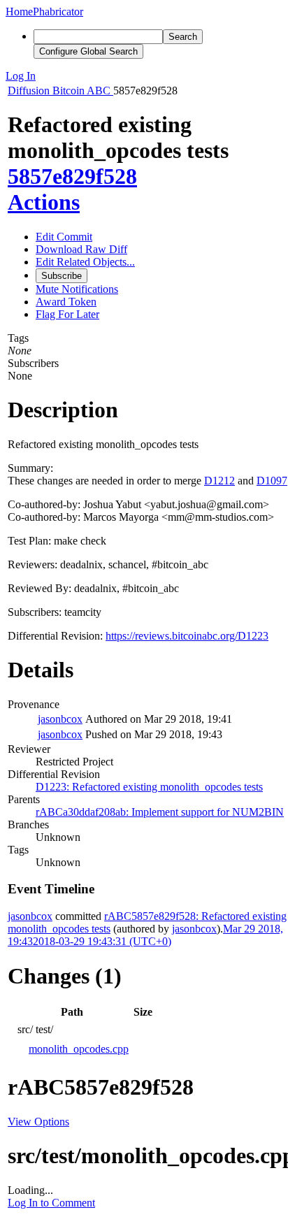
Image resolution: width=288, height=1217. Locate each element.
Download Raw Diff (81, 249)
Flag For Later (67, 314)
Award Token (66, 302)
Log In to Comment (51, 1203)
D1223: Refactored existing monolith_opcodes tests (149, 787)
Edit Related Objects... (85, 262)
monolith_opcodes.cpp (79, 1049)
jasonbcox (60, 719)
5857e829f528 (72, 176)
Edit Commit (64, 237)
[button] (144, 76)
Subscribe (61, 276)
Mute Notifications (77, 289)
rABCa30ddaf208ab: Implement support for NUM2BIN (160, 812)
